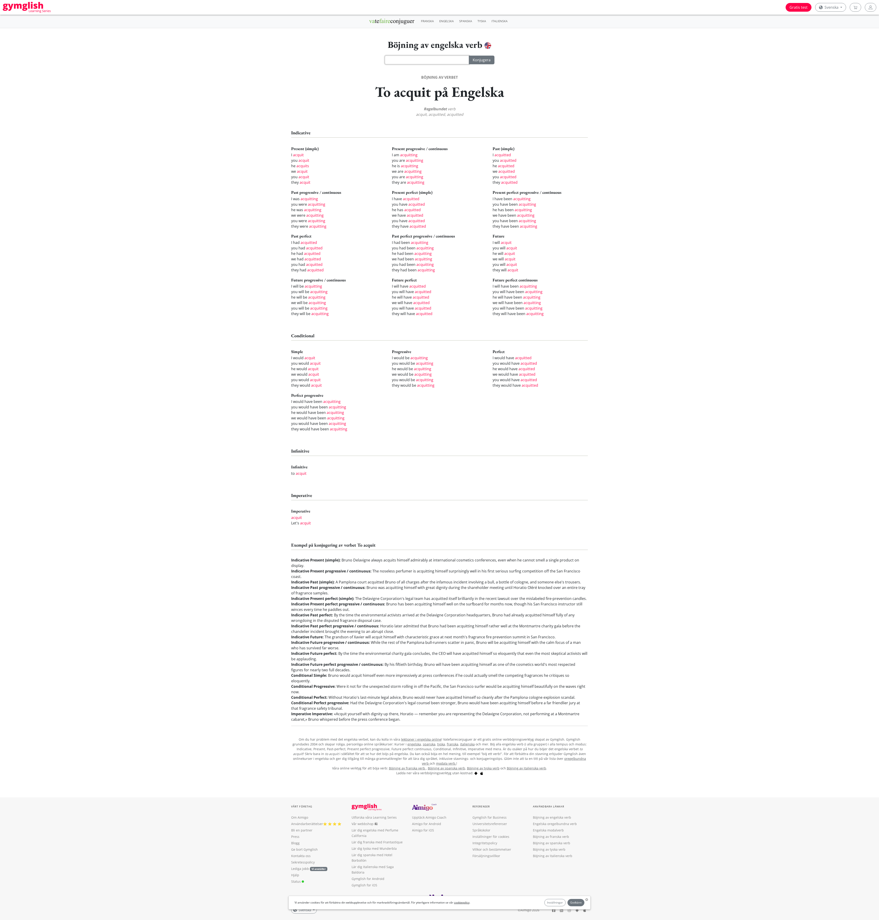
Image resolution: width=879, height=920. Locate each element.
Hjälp (295, 875)
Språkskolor (481, 830)
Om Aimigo (299, 817)
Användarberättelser (307, 824)
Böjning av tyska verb (483, 768)
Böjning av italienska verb (526, 768)
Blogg (295, 843)
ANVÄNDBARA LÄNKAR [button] (548, 806)
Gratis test (798, 7)
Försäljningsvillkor (486, 856)
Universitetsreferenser (489, 824)
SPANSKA (465, 21)
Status (296, 881)
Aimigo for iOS (423, 830)
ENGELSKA (446, 21)
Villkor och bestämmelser (491, 849)
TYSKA (481, 21)
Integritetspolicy (484, 843)
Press (295, 836)
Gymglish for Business (489, 817)
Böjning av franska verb (407, 768)
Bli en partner (301, 830)
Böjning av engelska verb (552, 817)
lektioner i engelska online (421, 739)
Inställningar (555, 902)
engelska (414, 744)
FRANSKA (427, 21)
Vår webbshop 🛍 (365, 824)
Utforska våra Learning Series (374, 817)
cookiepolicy (461, 902)
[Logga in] (870, 7)
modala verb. (446, 763)
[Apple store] (481, 773)
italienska (467, 744)
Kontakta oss (301, 856)
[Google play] (475, 773)
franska (452, 744)
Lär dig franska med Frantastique (377, 842)
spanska (429, 744)
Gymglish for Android (368, 879)
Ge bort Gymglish (304, 849)
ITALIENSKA (499, 21)
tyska (441, 744)
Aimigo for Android (426, 824)
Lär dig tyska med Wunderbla (374, 848)
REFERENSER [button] (481, 806)
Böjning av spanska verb (446, 768)
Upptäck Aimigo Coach (429, 817)
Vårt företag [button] (301, 806)
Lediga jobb (300, 868)
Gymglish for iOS (364, 885)
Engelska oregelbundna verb (555, 824)
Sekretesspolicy (303, 862)
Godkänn (576, 902)
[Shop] (855, 7)
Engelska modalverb (548, 830)
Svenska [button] (831, 7)
